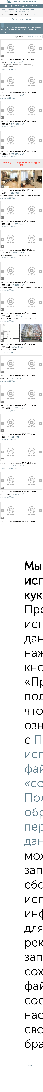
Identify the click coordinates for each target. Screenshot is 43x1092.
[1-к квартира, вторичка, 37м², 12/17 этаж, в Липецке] (10, 403)
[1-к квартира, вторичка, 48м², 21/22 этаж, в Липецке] (10, 119)
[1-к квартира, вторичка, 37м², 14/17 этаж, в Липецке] (10, 90)
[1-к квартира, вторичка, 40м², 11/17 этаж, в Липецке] (10, 489)
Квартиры (22, 9)
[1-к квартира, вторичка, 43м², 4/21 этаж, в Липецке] (10, 188)
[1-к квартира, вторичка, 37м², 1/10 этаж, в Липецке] (10, 342)
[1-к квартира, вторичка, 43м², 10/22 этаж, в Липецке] (10, 311)
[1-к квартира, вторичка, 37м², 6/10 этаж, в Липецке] (10, 280)
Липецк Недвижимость (9, 9)
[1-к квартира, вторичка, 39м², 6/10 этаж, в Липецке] (10, 248)
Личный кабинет (31, 6)
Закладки (17, 6)
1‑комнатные (7, 11)
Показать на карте (23, 19)
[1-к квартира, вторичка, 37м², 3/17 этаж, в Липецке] (10, 519)
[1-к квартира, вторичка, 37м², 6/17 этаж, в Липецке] (10, 373)
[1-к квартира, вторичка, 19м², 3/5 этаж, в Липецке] (10, 57)
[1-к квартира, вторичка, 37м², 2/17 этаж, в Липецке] (10, 432)
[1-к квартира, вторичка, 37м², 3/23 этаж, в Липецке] (10, 219)
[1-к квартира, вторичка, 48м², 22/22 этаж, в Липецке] (10, 149)
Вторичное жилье (19, 11)
